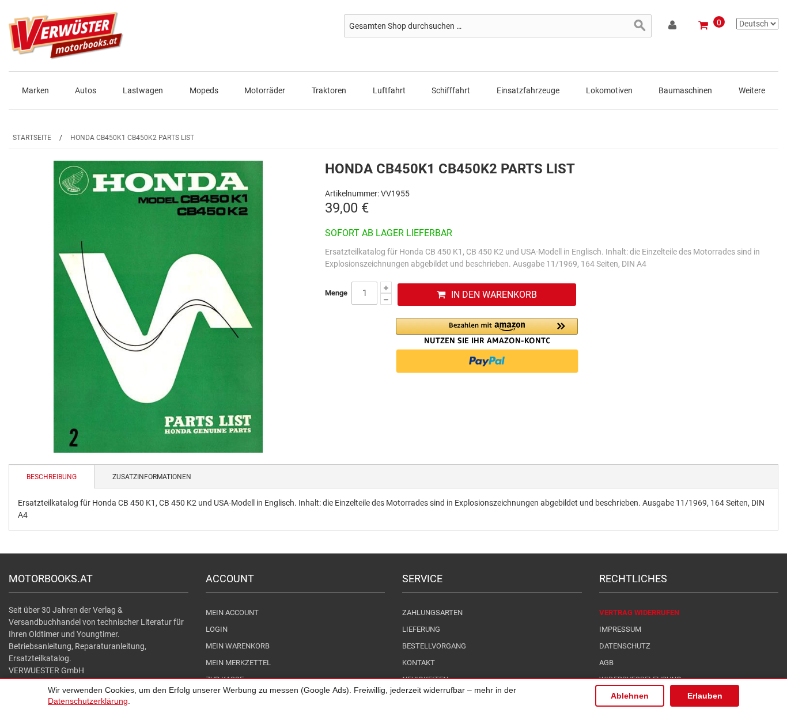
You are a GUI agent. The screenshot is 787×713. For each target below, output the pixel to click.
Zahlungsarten (432, 612)
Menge (336, 293)
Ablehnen (630, 695)
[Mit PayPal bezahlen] (487, 361)
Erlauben (704, 695)
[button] (487, 331)
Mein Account (232, 612)
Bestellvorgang (434, 646)
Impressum (620, 629)
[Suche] (640, 25)
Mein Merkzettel (238, 662)
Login (217, 629)
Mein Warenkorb (238, 646)
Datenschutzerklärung (88, 701)
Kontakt (418, 662)
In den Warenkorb (494, 294)
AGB (606, 662)
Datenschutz (624, 646)
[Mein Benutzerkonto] (673, 27)
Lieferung (421, 629)
